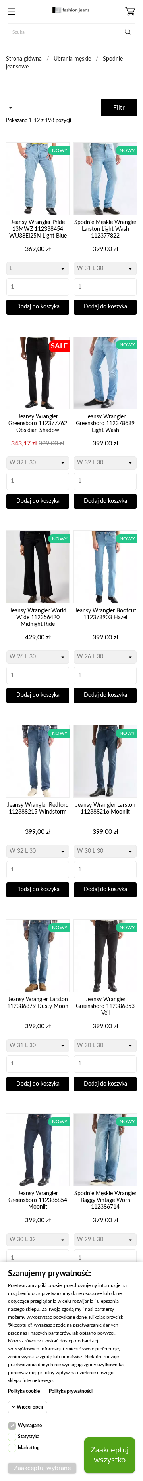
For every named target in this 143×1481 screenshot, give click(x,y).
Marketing (28, 1447)
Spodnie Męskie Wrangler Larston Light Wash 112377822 (105, 229)
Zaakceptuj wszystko (110, 1455)
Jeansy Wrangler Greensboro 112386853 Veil (105, 1006)
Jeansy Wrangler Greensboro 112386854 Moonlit (37, 1200)
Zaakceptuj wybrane (42, 1468)
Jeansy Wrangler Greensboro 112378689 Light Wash (105, 423)
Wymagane (30, 1425)
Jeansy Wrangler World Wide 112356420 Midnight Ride (38, 617)
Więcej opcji (30, 1407)
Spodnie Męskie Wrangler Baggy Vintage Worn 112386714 (105, 1200)
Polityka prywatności (71, 1391)
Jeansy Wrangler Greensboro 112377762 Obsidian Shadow (37, 423)
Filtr (119, 108)
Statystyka (28, 1436)
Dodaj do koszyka (38, 307)
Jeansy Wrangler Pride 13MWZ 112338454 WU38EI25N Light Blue (38, 229)
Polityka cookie (24, 1391)
